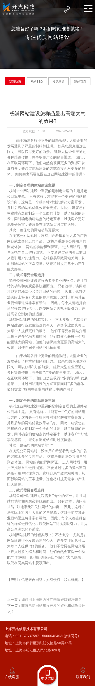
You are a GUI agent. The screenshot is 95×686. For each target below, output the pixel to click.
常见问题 (58, 81)
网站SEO (36, 81)
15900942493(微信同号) (59, 635)
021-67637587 (27, 635)
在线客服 (12, 676)
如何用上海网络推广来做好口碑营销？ (51, 599)
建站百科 (80, 81)
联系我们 (83, 676)
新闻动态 (15, 81)
